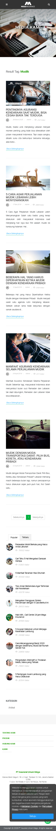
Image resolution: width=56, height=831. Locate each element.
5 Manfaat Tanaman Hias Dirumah (30, 573)
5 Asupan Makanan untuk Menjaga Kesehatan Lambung (30, 630)
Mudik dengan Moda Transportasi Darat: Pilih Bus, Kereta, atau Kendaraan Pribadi (28, 457)
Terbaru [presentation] (25, 537)
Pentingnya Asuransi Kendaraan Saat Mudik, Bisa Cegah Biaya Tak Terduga (26, 113)
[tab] (14, 537)
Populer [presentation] (14, 537)
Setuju (33, 816)
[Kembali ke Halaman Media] (7, 120)
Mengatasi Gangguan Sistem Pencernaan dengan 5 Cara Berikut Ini (32, 601)
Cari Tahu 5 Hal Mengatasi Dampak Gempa (30, 559)
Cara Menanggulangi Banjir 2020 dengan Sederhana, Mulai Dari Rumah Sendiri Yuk (32, 645)
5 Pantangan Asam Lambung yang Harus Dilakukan (30, 675)
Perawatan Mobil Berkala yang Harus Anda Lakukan (31, 545)
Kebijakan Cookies (30, 806)
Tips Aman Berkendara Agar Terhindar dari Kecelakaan (32, 587)
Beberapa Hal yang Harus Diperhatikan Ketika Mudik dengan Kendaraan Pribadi (26, 280)
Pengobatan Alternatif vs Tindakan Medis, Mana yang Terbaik (30, 661)
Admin (28, 120)
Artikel (12, 707)
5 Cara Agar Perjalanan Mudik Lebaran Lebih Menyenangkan (24, 197)
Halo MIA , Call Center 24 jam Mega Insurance (30, 616)
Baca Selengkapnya (14, 148)
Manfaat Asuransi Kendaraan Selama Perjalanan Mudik (28, 368)
